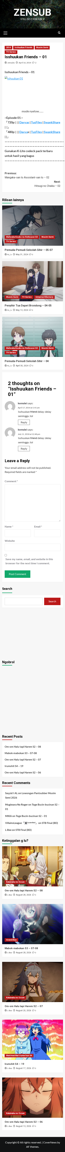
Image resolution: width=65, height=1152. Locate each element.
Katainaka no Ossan (15, 882)
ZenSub (32, 12)
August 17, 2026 (23, 1068)
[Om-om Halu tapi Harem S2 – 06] (32, 1098)
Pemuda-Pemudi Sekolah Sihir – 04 (27, 361)
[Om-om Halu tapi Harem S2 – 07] (32, 982)
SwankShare (52, 122)
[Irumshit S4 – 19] (32, 1040)
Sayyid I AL (11, 793)
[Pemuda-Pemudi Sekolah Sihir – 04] (32, 337)
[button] (5, 32)
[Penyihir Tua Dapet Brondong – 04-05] (32, 281)
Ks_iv (9, 254)
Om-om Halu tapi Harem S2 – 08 (23, 746)
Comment (11, 481)
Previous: (27, 175)
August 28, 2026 (23, 895)
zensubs (11, 62)
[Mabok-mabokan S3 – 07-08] (32, 924)
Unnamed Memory (44, 297)
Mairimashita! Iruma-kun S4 (19, 1055)
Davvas (24, 122)
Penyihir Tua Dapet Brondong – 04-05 (28, 305)
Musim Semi (42, 47)
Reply (24, 422)
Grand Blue (11, 940)
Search (7, 588)
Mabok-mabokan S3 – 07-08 (21, 753)
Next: (47, 184)
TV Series (11, 52)
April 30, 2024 (22, 366)
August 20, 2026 (23, 1010)
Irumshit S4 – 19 (14, 765)
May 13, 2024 (22, 310)
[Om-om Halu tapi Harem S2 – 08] (32, 866)
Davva (23, 132)
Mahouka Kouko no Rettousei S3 (22, 237)
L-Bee (8, 829)
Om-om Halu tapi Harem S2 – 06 (23, 772)
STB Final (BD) (50, 822)
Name (9, 526)
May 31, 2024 (22, 254)
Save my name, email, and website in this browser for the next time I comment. (29, 561)
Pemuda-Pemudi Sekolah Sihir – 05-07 (29, 250)
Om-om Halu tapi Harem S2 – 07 (23, 759)
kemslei (22, 403)
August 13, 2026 (23, 1126)
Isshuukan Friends (23, 47)
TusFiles (36, 122)
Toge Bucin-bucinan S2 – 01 (31, 815)
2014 (8, 47)
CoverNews (50, 1142)
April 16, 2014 (25, 62)
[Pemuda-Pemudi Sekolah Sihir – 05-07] (32, 226)
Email (38, 526)
